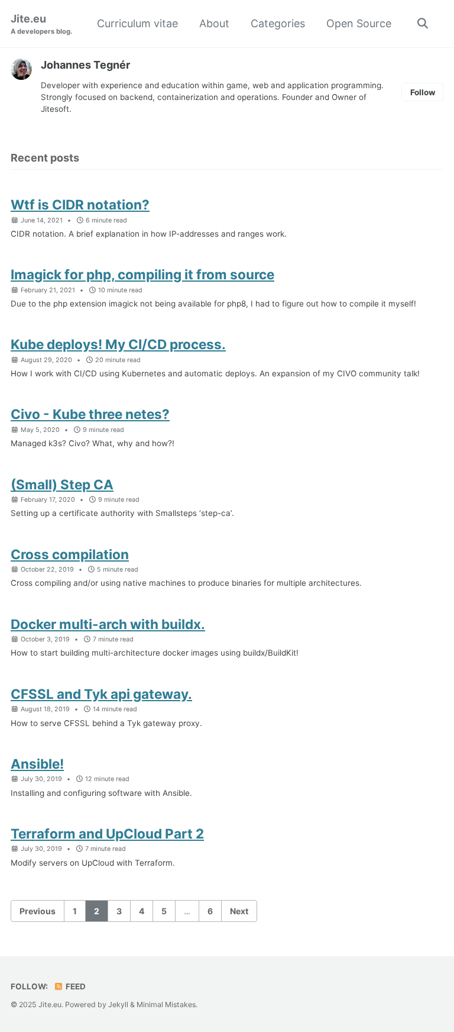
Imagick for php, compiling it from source (142, 274)
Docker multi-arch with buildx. (108, 624)
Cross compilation (70, 554)
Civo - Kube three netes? (90, 414)
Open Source (358, 23)
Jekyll (118, 1004)
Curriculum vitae (137, 23)
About (214, 23)
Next (239, 911)
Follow (422, 92)
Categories (278, 23)
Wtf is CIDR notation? (80, 204)
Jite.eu (41, 24)
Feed (75, 986)
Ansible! (37, 764)
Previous (38, 911)
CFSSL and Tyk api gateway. (101, 694)
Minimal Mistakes (166, 1004)
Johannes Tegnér (85, 65)
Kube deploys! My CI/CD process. (118, 344)
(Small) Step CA (62, 484)
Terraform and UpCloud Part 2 (107, 833)
